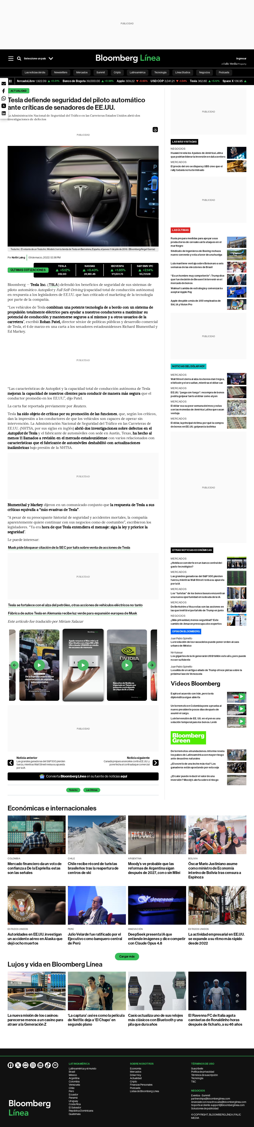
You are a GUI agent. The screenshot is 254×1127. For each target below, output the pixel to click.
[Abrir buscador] (19, 58)
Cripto (133, 1081)
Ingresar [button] (241, 58)
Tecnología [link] (160, 72)
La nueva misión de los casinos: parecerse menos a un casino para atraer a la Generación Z (35, 1020)
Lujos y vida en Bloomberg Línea (55, 964)
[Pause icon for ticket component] (10, 81)
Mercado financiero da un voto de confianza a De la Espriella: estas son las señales (35, 868)
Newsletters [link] (60, 72)
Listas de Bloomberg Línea (144, 1091)
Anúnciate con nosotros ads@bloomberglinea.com (218, 1101)
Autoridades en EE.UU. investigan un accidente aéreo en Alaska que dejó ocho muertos (35, 938)
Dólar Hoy (135, 1075)
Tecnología (197, 1078)
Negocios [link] (204, 72)
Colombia (74, 1081)
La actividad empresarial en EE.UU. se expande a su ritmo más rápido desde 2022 (216, 938)
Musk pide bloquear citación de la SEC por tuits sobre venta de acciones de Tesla (69, 547)
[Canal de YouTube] (25, 1065)
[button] (155, 129)
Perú (71, 1091)
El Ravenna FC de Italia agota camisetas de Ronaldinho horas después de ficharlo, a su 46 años (215, 1020)
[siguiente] (156, 763)
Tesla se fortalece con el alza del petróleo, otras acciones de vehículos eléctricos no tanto (75, 605)
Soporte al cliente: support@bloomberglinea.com (218, 1105)
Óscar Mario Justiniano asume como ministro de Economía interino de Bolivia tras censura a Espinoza (214, 870)
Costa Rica (75, 1104)
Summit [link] (101, 72)
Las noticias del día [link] (35, 72)
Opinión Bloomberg (186, 631)
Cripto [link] (117, 72)
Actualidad (18, 90)
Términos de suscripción (204, 1075)
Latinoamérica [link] (137, 72)
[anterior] (11, 763)
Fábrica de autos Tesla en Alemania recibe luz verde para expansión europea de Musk (72, 613)
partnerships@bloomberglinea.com (210, 1098)
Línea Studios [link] (182, 72)
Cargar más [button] (127, 956)
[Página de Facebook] (11, 1065)
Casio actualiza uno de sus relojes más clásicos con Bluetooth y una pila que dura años (155, 1020)
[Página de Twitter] (18, 1065)
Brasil (72, 1071)
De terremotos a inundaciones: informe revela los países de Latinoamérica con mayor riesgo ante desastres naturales (197, 755)
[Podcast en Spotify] (55, 1065)
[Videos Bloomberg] (208, 683)
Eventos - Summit (200, 1095)
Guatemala (75, 1114)
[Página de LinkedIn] (40, 1065)
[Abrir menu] (11, 58)
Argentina (74, 1078)
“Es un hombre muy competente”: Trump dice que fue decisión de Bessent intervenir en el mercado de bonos (197, 279)
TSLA (53, 285)
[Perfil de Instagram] (33, 1065)
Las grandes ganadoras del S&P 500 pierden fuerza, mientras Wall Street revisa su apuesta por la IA (41, 764)
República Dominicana (81, 1110)
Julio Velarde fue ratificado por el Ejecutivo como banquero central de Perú (95, 938)
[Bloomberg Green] (208, 738)
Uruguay (73, 1101)
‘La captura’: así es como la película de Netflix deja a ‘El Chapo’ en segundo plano (96, 1020)
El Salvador (75, 1107)
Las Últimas (91, 790)
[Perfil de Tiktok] (48, 1065)
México (73, 1075)
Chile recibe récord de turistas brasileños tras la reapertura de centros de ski (93, 868)
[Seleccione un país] (50, 58)
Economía (135, 1068)
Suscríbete (197, 1068)
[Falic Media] (224, 64)
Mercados (135, 1071)
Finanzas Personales (141, 1084)
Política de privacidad (202, 1071)
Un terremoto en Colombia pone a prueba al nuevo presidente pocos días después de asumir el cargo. (196, 709)
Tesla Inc (73, 790)
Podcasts (135, 1088)
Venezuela (74, 1084)
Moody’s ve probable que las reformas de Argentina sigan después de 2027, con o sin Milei (154, 868)
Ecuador (73, 1094)
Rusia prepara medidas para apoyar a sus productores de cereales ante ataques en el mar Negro (196, 242)
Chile (71, 1088)
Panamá (73, 1097)
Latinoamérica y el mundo (82, 1068)
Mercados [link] (82, 72)
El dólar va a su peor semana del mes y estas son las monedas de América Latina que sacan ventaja (197, 409)
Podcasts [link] (224, 72)
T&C (193, 1081)
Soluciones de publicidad (204, 1108)
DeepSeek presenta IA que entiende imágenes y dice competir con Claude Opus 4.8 (156, 938)
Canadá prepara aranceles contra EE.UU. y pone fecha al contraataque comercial (127, 763)
